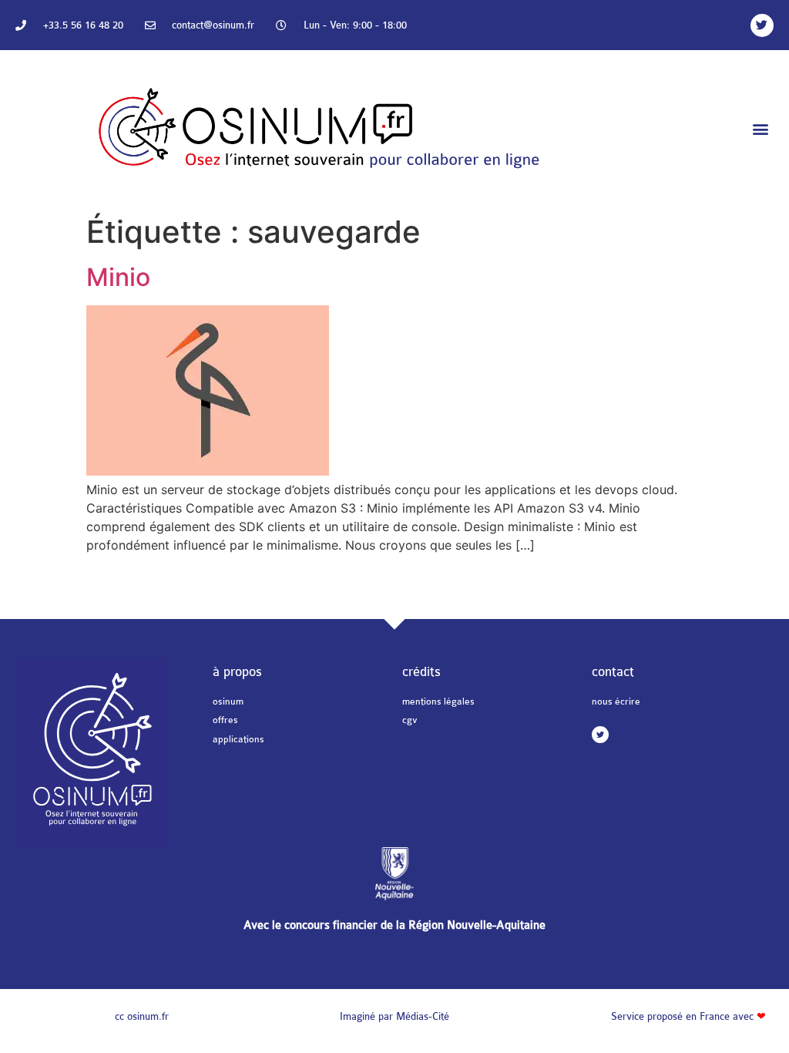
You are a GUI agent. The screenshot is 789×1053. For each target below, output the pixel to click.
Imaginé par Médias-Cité (394, 1016)
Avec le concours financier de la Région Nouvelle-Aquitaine (394, 925)
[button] (761, 129)
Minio (118, 277)
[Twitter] (762, 25)
